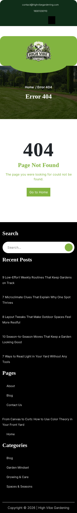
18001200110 (40, 10)
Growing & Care (18, 477)
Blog (10, 395)
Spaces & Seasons (19, 486)
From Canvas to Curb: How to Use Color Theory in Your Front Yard (37, 422)
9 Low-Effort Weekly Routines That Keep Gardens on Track (37, 280)
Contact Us (14, 405)
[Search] (69, 247)
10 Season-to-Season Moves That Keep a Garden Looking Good (36, 339)
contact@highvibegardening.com (40, 4)
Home (29, 87)
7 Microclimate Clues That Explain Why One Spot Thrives (36, 299)
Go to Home (38, 192)
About (11, 386)
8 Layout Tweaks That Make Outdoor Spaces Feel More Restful (36, 319)
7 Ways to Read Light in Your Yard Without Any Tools (34, 359)
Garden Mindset (18, 467)
